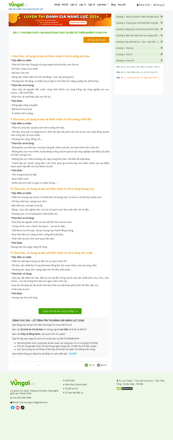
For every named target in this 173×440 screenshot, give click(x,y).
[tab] (139, 16)
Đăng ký (160, 4)
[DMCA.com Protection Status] (124, 388)
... (38, 364)
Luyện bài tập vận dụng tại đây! (58, 311)
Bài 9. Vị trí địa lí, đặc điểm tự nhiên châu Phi (139, 67)
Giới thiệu (70, 380)
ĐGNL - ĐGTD (61, 4)
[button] (139, 16)
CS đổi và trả (71, 388)
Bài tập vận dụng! (96, 39)
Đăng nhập (144, 5)
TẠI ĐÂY (73, 353)
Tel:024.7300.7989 (21, 397)
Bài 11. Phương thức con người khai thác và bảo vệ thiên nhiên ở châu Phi (139, 77)
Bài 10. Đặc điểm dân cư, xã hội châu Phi (137, 72)
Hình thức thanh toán (76, 384)
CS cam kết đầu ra (74, 392)
